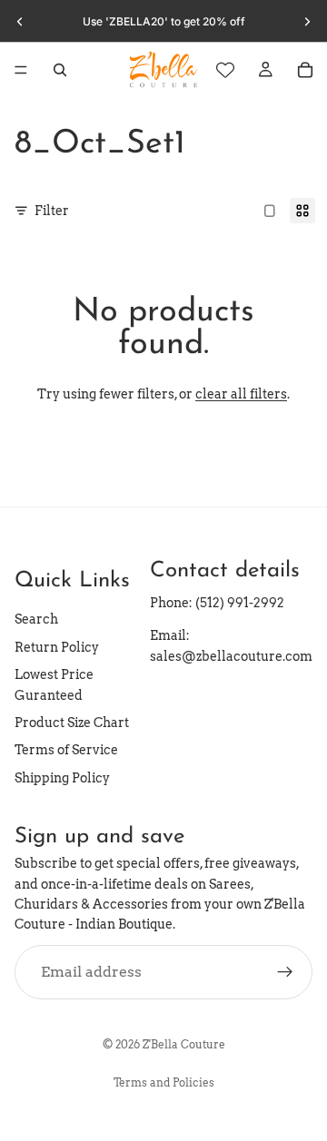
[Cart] (305, 70)
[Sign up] (285, 971)
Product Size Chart (72, 722)
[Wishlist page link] (225, 70)
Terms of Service (66, 750)
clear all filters (241, 394)
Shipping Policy (62, 777)
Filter (52, 210)
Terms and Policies (164, 1082)
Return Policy (57, 647)
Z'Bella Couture (184, 1044)
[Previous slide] (20, 22)
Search (36, 619)
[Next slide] (307, 22)
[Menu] (21, 70)
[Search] (60, 70)
